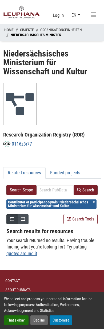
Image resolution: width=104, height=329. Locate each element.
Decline (39, 320)
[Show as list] (12, 219)
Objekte (27, 30)
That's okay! (16, 320)
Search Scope (21, 189)
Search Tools (82, 219)
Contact (12, 281)
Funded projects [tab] (65, 172)
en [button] (74, 15)
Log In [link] (58, 15)
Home (9, 30)
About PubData (18, 290)
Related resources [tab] (24, 172)
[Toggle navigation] (93, 15)
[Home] (21, 12)
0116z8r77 (21, 144)
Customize (61, 320)
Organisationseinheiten (61, 30)
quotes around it (21, 253)
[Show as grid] (23, 219)
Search (87, 189)
